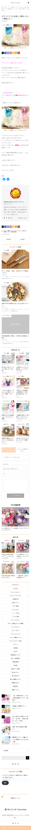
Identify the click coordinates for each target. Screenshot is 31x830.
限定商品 (15, 686)
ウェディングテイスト (15, 595)
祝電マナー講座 (15, 669)
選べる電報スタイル (15, 679)
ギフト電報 (15, 606)
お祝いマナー (15, 602)
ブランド (15, 644)
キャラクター (15, 609)
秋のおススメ (15, 672)
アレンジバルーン (15, 592)
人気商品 (15, 648)
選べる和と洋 (15, 676)
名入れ (15, 651)
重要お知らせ (15, 683)
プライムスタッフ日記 (19, 231)
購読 (5, 782)
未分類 (15, 665)
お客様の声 (15, 599)
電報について (15, 690)
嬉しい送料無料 (15, 658)
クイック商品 (15, 613)
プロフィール (21, 218)
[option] (15, 519)
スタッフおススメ (15, 620)
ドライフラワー (15, 627)
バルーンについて (15, 634)
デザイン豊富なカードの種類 (15, 623)
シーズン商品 (15, 616)
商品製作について (15, 655)
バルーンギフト (15, 630)
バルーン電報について (8, 231)
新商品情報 (13, 232)
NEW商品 (15, 588)
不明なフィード (15, 798)
